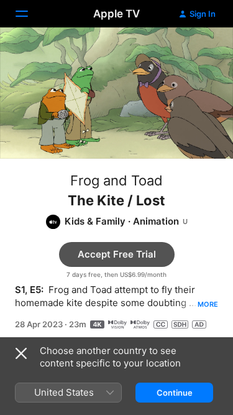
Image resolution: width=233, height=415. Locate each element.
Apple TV (116, 13)
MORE (208, 304)
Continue (175, 393)
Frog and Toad (116, 180)
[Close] (21, 353)
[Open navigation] (29, 13)
